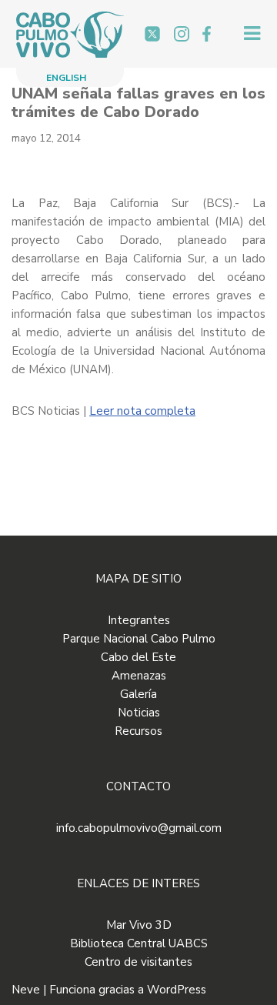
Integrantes (139, 620)
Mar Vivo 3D (139, 925)
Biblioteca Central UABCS (139, 943)
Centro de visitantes (138, 962)
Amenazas (139, 675)
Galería (138, 694)
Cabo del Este (138, 657)
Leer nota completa (142, 411)
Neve (26, 989)
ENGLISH (66, 78)
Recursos (138, 731)
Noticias (139, 712)
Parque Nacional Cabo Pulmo (138, 638)
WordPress (176, 989)
